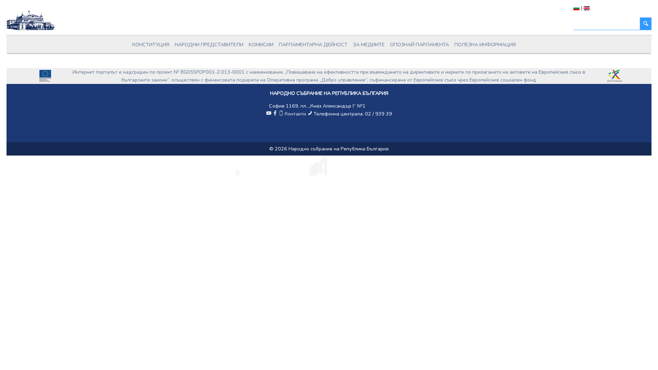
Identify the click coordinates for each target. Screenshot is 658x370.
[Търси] (645, 23)
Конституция (150, 44)
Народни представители (209, 44)
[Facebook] (274, 113)
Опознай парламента (419, 44)
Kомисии (261, 44)
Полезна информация (485, 44)
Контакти (295, 113)
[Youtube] (268, 113)
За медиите (369, 44)
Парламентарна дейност (313, 44)
